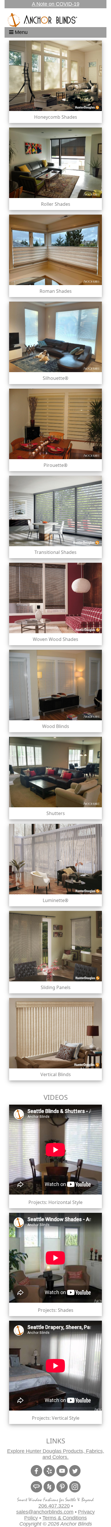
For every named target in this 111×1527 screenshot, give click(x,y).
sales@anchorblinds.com (44, 1512)
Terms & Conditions (64, 1518)
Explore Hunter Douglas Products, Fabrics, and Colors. (55, 1454)
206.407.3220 (54, 1506)
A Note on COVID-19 (55, 4)
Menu (20, 32)
